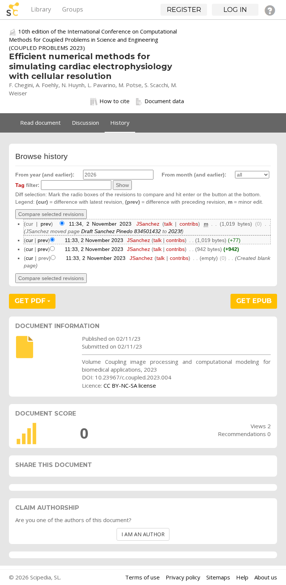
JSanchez (147, 224)
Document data (164, 101)
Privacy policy (183, 577)
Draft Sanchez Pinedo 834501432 (121, 231)
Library (41, 9)
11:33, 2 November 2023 (94, 240)
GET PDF (31, 301)
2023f (175, 231)
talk (168, 224)
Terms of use (142, 577)
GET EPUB (254, 301)
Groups (72, 9)
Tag (20, 185)
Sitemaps (218, 577)
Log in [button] (235, 10)
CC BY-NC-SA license (130, 385)
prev (46, 224)
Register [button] (184, 10)
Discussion (85, 122)
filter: (27, 185)
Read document (40, 122)
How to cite (114, 101)
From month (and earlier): (194, 175)
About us (265, 577)
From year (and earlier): (44, 175)
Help (242, 577)
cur (29, 240)
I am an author (143, 534)
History (120, 122)
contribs (188, 224)
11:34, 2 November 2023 (100, 224)
